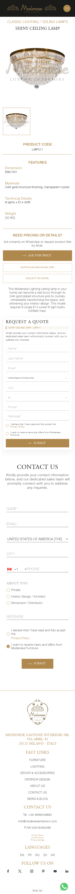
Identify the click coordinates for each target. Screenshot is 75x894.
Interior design (37, 779)
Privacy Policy (17, 426)
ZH (45, 855)
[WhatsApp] (64, 886)
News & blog (37, 799)
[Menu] (67, 8)
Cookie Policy (37, 837)
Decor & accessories (37, 773)
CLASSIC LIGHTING (23, 22)
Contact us (37, 792)
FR (30, 855)
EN (22, 855)
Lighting (37, 766)
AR (53, 855)
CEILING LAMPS (55, 22)
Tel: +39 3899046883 (37, 814)
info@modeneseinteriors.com (37, 821)
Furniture (37, 760)
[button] (16, 121)
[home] (31, 8)
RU (37, 855)
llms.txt (37, 890)
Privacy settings (37, 840)
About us (37, 786)
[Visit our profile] (8, 871)
